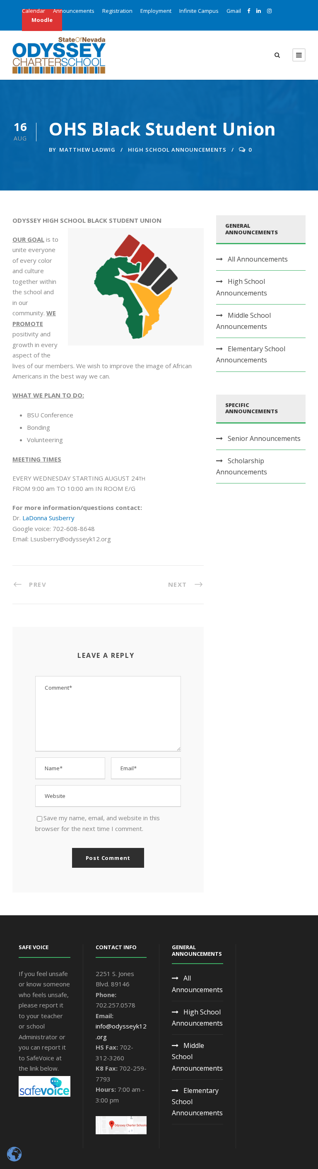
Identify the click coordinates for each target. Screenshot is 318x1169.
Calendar (33, 10)
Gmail (233, 10)
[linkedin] (258, 10)
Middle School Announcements (243, 321)
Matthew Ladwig (87, 149)
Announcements (73, 10)
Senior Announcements (264, 438)
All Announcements (258, 259)
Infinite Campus (199, 10)
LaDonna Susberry (48, 518)
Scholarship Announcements (241, 466)
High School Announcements (177, 149)
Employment (155, 10)
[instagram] (269, 10)
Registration (117, 10)
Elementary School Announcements (250, 354)
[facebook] (248, 10)
